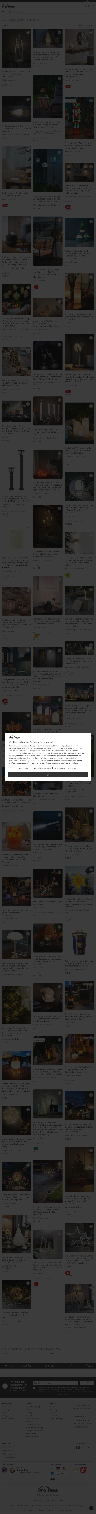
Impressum (23, 768)
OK (48, 775)
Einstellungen (59, 768)
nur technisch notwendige (40, 768)
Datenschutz (72, 768)
